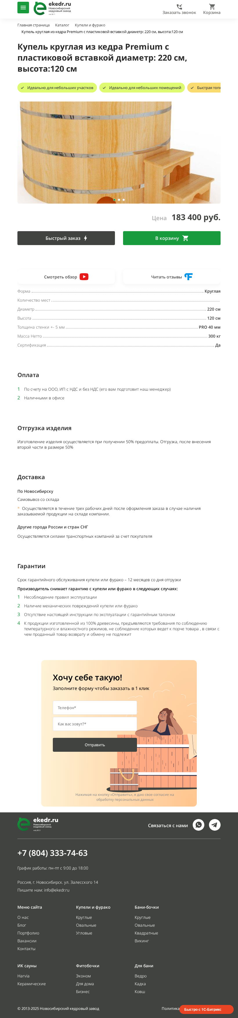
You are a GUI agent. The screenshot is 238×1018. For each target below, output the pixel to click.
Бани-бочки (147, 907)
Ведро (141, 976)
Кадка (140, 983)
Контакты (26, 948)
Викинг (142, 940)
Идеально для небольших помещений (145, 87)
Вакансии (27, 940)
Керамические (31, 983)
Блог (21, 925)
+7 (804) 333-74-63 (52, 852)
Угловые (84, 933)
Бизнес (83, 991)
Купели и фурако (93, 907)
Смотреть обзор (60, 277)
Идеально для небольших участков (60, 87)
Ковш (140, 991)
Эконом (83, 976)
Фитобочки (87, 965)
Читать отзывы (166, 277)
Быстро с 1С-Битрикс (202, 1009)
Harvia (23, 976)
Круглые (84, 917)
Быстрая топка (210, 87)
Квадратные (146, 933)
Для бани (144, 965)
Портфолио (28, 933)
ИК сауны (27, 965)
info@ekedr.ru (56, 890)
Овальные (86, 925)
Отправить (95, 744)
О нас (23, 917)
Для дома (85, 983)
